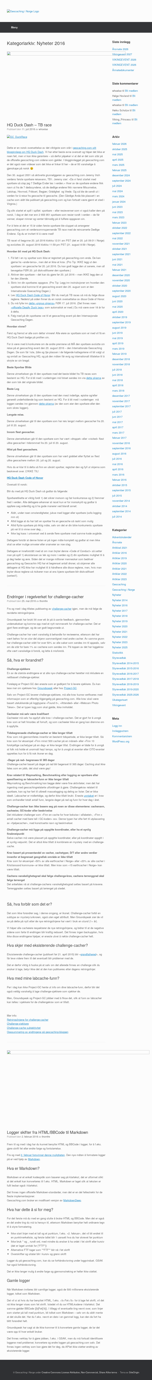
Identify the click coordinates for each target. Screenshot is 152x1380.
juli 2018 (117, 369)
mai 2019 (117, 338)
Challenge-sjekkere (18, 1023)
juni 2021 (117, 259)
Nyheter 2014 (119, 600)
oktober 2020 (119, 285)
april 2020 (117, 312)
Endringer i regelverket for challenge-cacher (45, 596)
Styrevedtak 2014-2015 (125, 663)
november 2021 (121, 243)
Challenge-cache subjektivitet (24, 1028)
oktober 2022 (119, 228)
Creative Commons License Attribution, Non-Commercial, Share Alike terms (79, 1372)
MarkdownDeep (72, 1200)
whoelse (43, 129)
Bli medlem (131, 91)
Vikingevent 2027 (122, 54)
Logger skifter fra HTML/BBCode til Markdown (47, 1132)
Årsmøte (117, 542)
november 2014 (121, 501)
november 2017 (121, 401)
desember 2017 (121, 396)
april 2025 (117, 159)
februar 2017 (119, 438)
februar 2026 (119, 144)
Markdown (34, 1159)
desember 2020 (121, 275)
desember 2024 (121, 175)
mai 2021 (117, 264)
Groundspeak (45, 688)
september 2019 (121, 322)
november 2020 (121, 280)
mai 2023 (117, 212)
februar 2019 (119, 354)
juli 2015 (117, 495)
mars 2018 (118, 390)
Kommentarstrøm (122, 736)
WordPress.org (120, 741)
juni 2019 (117, 333)
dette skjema (93, 378)
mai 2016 (117, 464)
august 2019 (119, 327)
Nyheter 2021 (119, 631)
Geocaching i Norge (123, 589)
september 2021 (121, 254)
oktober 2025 (119, 149)
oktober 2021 (119, 249)
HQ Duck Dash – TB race (29, 125)
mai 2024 (117, 191)
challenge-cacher (61, 608)
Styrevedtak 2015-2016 (125, 668)
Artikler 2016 (119, 553)
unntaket (89, 795)
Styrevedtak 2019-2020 (125, 689)
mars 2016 (118, 474)
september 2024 (121, 180)
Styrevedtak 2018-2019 (125, 684)
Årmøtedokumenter (123, 70)
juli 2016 (117, 459)
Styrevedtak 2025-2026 (125, 694)
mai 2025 (117, 154)
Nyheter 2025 (119, 647)
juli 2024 (117, 186)
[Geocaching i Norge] (23, 11)
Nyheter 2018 (119, 616)
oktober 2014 (119, 506)
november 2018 (121, 364)
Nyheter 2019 (119, 621)
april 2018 (117, 385)
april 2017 (117, 427)
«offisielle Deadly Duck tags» (27, 307)
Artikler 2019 (119, 558)
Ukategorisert (119, 700)
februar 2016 (119, 480)
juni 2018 (117, 375)
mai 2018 (117, 380)
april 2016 (117, 469)
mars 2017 (118, 432)
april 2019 (117, 343)
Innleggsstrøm (120, 731)
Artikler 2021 (119, 568)
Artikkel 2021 (119, 547)
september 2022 (121, 233)
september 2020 (121, 291)
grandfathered (88, 954)
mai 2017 (117, 422)
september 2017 (121, 406)
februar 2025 (119, 170)
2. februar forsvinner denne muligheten (43, 1155)
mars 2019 (118, 348)
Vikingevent (119, 705)
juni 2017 (117, 417)
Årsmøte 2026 (120, 49)
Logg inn (117, 726)
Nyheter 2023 (119, 642)
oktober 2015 (119, 485)
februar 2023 (119, 222)
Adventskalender (121, 537)
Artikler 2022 (119, 574)
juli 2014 (117, 516)
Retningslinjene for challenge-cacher (27, 1019)
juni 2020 (117, 301)
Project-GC (70, 688)
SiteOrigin (134, 1372)
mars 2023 (118, 217)
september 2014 (121, 511)
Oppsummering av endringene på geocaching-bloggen (37, 1032)
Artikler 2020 (119, 563)
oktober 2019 (119, 317)
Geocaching (119, 584)
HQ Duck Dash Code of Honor (33, 295)
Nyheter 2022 (119, 637)
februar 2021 (119, 270)
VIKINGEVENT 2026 (124, 59)
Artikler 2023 (119, 579)
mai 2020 (117, 306)
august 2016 (119, 453)
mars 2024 (118, 196)
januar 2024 (118, 201)
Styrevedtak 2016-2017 (125, 673)
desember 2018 (121, 359)
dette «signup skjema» (42, 303)
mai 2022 (117, 238)
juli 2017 (117, 411)
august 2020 (119, 296)
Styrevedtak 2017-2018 (125, 679)
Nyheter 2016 (119, 605)
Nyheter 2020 (119, 626)
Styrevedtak (119, 658)
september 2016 (121, 448)
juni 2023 (117, 207)
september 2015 (121, 490)
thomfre (44, 601)
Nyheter (116, 595)
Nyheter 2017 (119, 610)
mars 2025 (118, 165)
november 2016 (121, 443)
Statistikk (117, 652)
